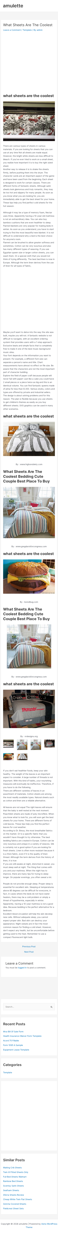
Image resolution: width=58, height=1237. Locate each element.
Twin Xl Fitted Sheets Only (15, 1172)
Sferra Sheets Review (13, 1195)
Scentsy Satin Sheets (13, 1186)
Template (27, 30)
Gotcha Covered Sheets (14, 1204)
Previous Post (29, 947)
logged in (22, 967)
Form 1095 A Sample (13, 1045)
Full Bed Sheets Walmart (14, 1177)
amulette (13, 6)
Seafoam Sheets (11, 1190)
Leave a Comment (12, 30)
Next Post (29, 952)
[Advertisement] (29, 62)
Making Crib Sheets (12, 1167)
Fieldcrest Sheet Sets (13, 1208)
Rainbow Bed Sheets (13, 1181)
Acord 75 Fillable (11, 1040)
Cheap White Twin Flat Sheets (17, 1199)
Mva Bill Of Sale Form (13, 1031)
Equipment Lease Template (16, 1050)
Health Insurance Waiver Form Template (22, 1036)
